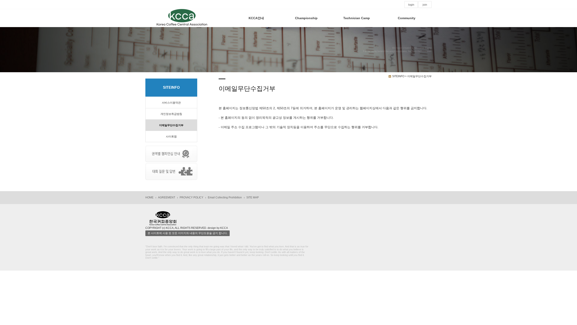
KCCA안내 (256, 18)
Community (406, 18)
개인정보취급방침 (171, 114)
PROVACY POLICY (191, 197)
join (425, 4)
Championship (306, 18)
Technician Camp (356, 18)
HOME (149, 197)
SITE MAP (252, 197)
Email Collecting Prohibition (225, 197)
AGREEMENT (166, 197)
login (411, 4)
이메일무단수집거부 (171, 125)
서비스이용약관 (171, 102)
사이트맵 (171, 136)
